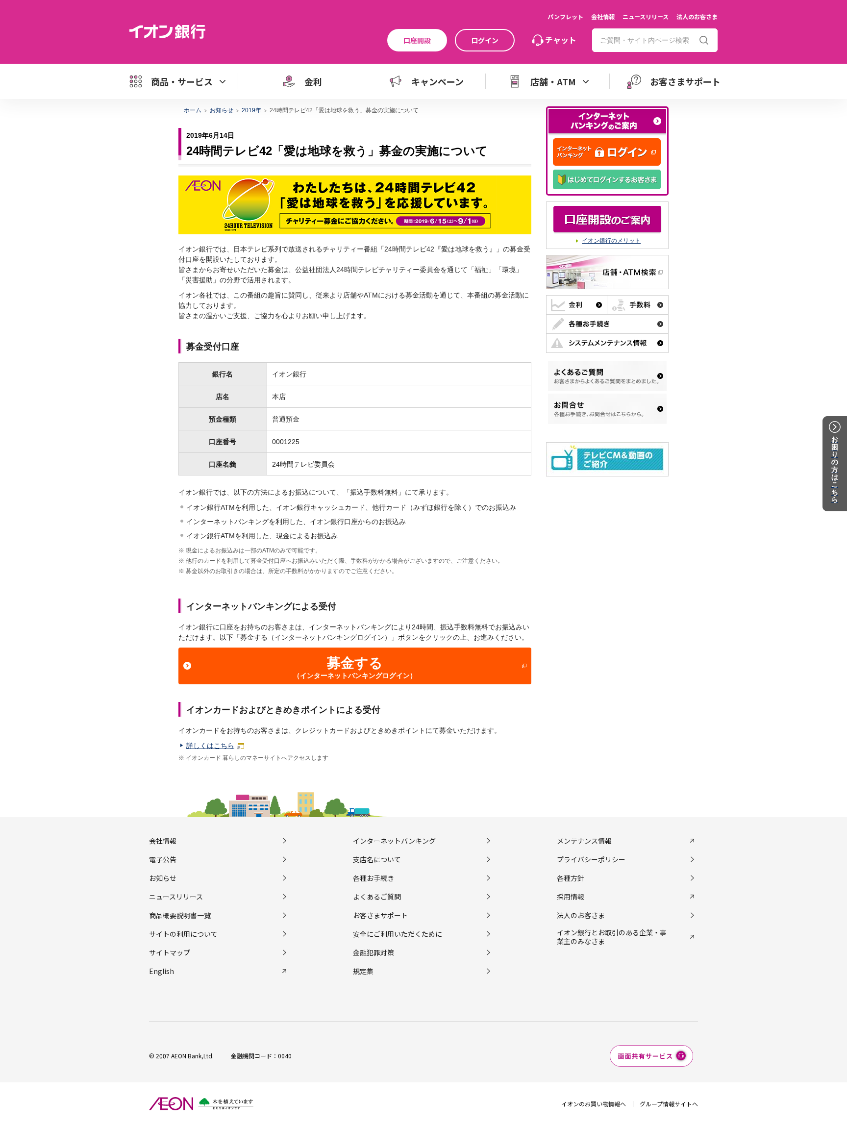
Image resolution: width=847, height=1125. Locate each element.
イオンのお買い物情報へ (593, 1104)
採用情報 (570, 896)
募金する (355, 667)
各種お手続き (373, 878)
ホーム (192, 110)
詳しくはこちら (210, 746)
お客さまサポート (380, 915)
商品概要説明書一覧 (180, 915)
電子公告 (162, 859)
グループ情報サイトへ (669, 1104)
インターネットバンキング (394, 841)
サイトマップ (169, 952)
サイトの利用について (183, 934)
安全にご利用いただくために (397, 934)
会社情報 (603, 16)
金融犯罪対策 (373, 952)
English (161, 971)
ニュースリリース (646, 16)
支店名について (377, 859)
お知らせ (221, 110)
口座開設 (417, 40)
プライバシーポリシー (591, 859)
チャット (560, 40)
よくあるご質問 (377, 896)
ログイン (484, 40)
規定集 (363, 971)
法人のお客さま (697, 16)
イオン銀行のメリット (611, 240)
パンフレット (565, 16)
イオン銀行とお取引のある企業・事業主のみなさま (612, 937)
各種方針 (570, 878)
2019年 (251, 110)
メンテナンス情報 (584, 841)
